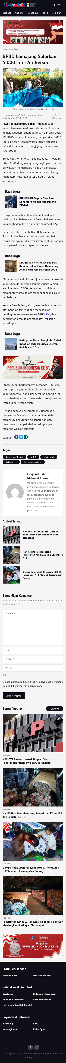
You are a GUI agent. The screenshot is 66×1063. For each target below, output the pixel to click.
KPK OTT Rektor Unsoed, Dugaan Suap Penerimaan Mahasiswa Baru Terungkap (41, 534)
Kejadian (56, 12)
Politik (45, 12)
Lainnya (55, 708)
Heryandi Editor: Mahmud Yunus (27, 115)
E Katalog (8, 1023)
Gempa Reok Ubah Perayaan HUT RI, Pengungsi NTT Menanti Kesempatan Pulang (42, 575)
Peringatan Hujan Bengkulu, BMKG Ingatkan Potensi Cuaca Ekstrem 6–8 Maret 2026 (40, 344)
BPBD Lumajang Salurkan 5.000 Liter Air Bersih (29, 59)
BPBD (33, 456)
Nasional (19, 12)
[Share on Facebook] (16, 437)
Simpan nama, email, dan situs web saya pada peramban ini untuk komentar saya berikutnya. (33, 683)
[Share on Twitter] (21, 437)
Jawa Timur (49, 456)
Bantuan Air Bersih (14, 456)
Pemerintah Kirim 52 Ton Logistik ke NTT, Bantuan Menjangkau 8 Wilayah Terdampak (33, 923)
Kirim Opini (39, 1029)
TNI (48, 314)
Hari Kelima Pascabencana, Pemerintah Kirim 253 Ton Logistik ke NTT (43, 554)
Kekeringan (11, 462)
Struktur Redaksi (42, 975)
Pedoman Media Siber (44, 993)
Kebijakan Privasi (42, 999)
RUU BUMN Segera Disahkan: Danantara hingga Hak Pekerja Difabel (37, 201)
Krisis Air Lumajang (32, 462)
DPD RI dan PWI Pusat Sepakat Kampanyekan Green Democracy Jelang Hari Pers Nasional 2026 (38, 266)
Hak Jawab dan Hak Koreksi (17, 1005)
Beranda (7, 12)
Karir (35, 1023)
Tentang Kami (10, 975)
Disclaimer (8, 993)
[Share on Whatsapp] (26, 437)
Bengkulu (33, 12)
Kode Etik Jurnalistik (14, 999)
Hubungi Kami (10, 1029)
